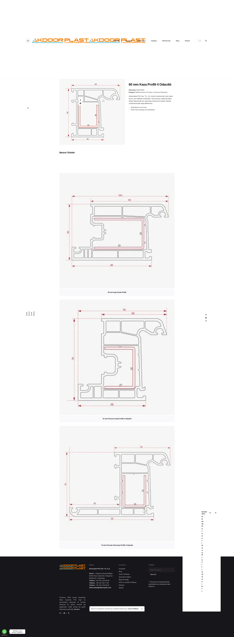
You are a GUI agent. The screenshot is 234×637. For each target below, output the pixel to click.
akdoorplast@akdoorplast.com (100, 587)
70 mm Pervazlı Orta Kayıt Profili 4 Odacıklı (117, 545)
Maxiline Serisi (177, 608)
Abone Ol (153, 574)
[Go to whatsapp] (4, 631)
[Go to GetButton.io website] (4, 635)
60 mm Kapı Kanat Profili (117, 292)
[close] (142, 609)
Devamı (77, 609)
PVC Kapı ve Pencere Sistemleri (156, 92)
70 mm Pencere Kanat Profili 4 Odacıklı (117, 419)
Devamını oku (117, 270)
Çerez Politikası (133, 609)
